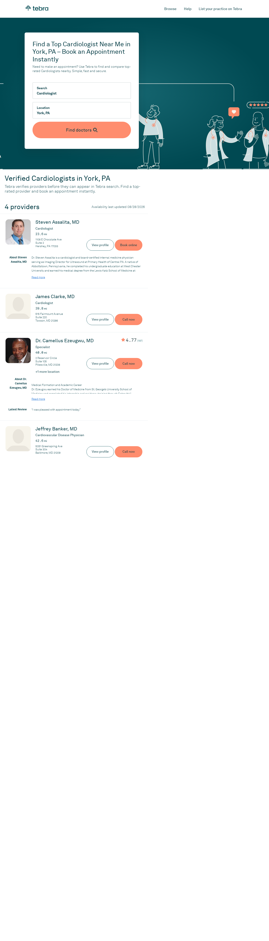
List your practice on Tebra (220, 9)
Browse (170, 9)
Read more (38, 277)
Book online (128, 245)
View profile (100, 245)
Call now (128, 319)
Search (42, 88)
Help (188, 9)
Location (43, 107)
